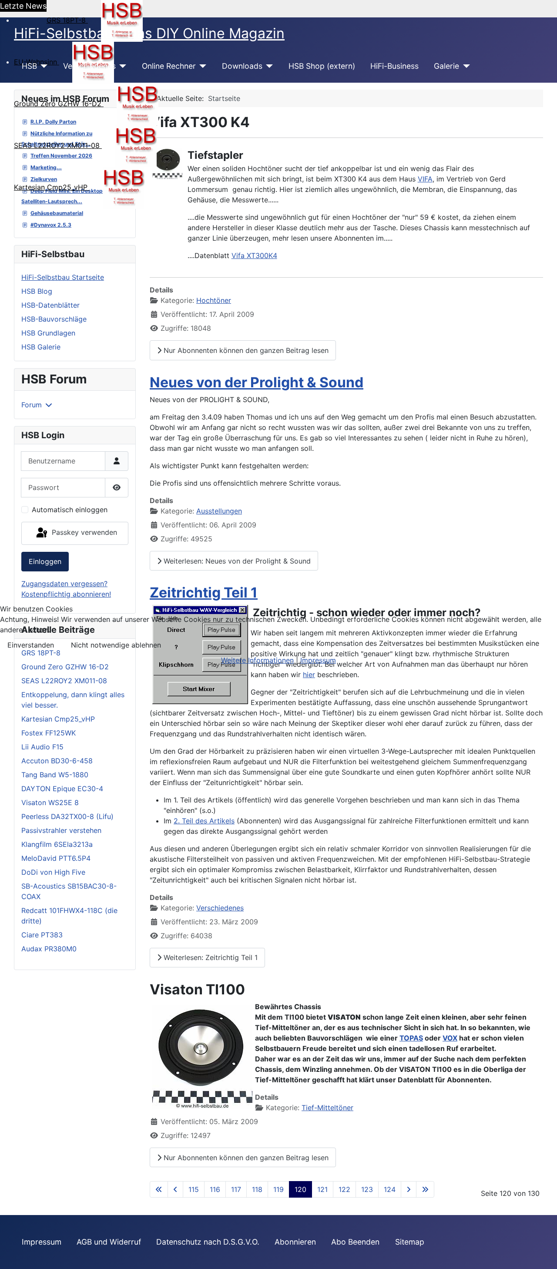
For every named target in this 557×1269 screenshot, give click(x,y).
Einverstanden (30, 645)
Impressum (318, 660)
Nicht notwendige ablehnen (116, 645)
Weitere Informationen (257, 660)
